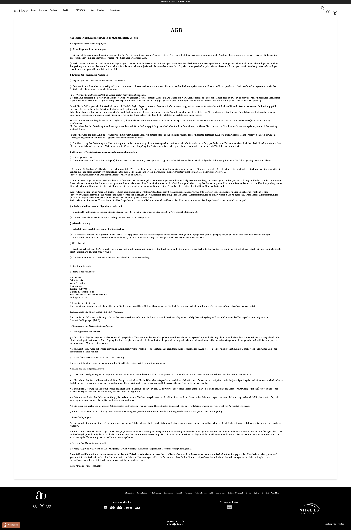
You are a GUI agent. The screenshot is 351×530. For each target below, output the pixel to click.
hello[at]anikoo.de (175, 524)
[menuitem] (33, 10)
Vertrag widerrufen (334, 524)
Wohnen (54, 10)
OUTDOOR (80, 10)
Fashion (66, 10)
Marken (101, 10)
